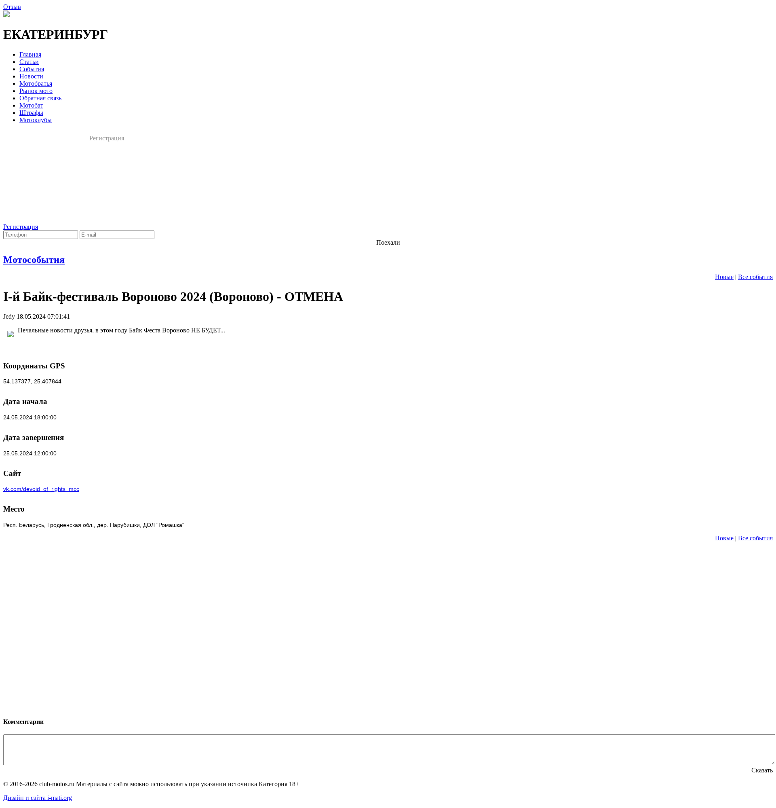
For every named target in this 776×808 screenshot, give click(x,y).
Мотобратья (35, 83)
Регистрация (106, 138)
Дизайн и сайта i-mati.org (37, 797)
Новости (31, 76)
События (31, 69)
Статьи (29, 61)
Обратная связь (40, 98)
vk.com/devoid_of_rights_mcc (41, 489)
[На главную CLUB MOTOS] (6, 14)
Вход (149, 138)
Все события (755, 276)
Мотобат (31, 105)
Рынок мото (36, 90)
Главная (30, 54)
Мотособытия (34, 259)
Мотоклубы (35, 119)
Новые (724, 276)
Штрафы (31, 112)
